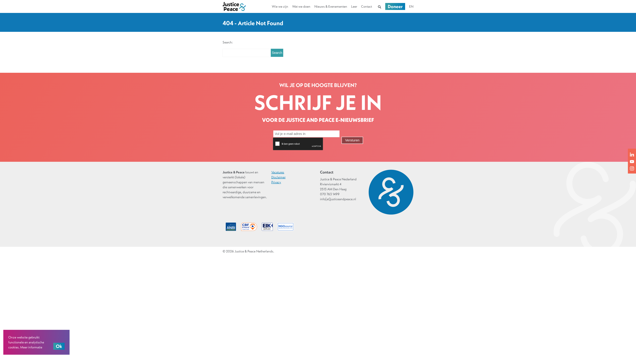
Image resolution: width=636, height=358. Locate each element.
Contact (366, 6)
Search (277, 53)
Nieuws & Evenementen (330, 6)
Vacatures (277, 172)
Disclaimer (278, 177)
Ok (59, 346)
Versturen (352, 140)
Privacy (276, 182)
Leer (354, 6)
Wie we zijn (280, 6)
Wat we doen (301, 6)
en (411, 6)
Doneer (395, 6)
